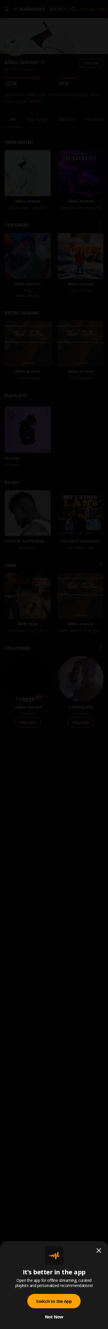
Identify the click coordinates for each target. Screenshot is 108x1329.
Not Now (54, 1317)
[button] (54, 664)
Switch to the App (54, 1301)
